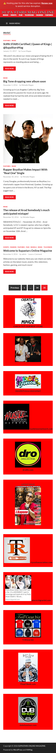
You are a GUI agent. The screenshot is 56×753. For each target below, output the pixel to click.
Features (6, 40)
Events (6, 247)
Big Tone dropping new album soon (24, 81)
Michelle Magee (27, 85)
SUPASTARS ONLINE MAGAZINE (31, 746)
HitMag (29, 750)
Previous (15, 287)
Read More (8, 67)
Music (14, 40)
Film (27, 247)
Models (34, 247)
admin (24, 254)
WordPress (17, 750)
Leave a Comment (35, 254)
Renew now (46, 3)
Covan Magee (26, 51)
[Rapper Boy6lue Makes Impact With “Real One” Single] (28, 138)
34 (37, 287)
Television (48, 247)
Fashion (13, 247)
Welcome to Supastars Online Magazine (27, 250)
